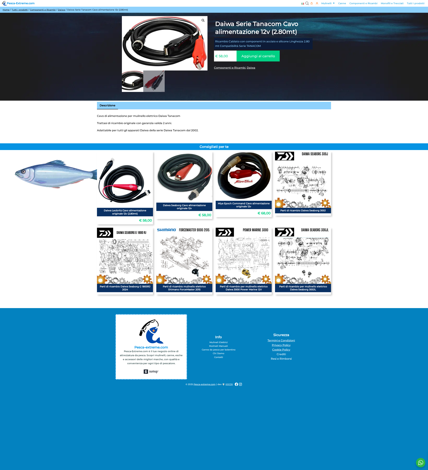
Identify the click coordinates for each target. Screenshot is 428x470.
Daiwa (61, 9)
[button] (203, 20)
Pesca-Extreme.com (21, 3)
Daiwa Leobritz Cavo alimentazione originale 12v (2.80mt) (125, 212)
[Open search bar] (307, 3)
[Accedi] (317, 3)
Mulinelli (326, 3)
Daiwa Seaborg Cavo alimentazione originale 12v (184, 207)
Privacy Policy (281, 345)
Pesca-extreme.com (205, 384)
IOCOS (229, 384)
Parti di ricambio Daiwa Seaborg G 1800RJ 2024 (125, 288)
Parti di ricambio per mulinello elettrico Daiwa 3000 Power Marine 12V (244, 288)
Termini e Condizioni (281, 340)
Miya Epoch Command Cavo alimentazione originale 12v (244, 205)
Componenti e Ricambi (363, 3)
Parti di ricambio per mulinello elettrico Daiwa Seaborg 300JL (303, 288)
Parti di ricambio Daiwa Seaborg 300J (303, 210)
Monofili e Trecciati (392, 3)
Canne (342, 3)
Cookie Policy (281, 349)
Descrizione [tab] (107, 105)
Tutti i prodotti (415, 3)
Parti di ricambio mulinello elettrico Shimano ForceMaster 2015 (184, 288)
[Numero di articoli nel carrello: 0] (311, 3)
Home (6, 9)
